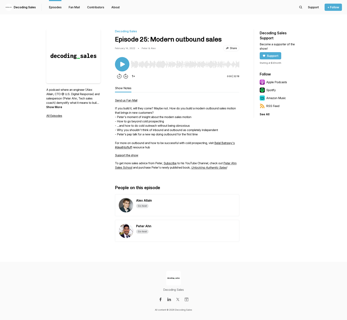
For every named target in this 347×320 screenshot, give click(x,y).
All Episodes (54, 115)
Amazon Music (276, 98)
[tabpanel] (177, 135)
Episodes (55, 7)
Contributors (95, 7)
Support (272, 56)
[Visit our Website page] (186, 299)
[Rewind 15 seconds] (119, 76)
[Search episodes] (300, 7)
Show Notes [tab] (123, 88)
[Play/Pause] (122, 64)
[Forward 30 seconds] (125, 76)
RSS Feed (272, 106)
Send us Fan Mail (126, 100)
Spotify (271, 90)
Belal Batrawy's (224, 143)
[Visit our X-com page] (178, 299)
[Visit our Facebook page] (160, 299)
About (115, 7)
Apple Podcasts (276, 82)
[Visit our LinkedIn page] (169, 299)
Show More (54, 107)
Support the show (126, 155)
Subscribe (170, 163)
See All (264, 114)
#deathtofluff (123, 147)
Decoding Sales (25, 7)
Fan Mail (74, 7)
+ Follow (333, 7)
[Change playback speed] (133, 76)
